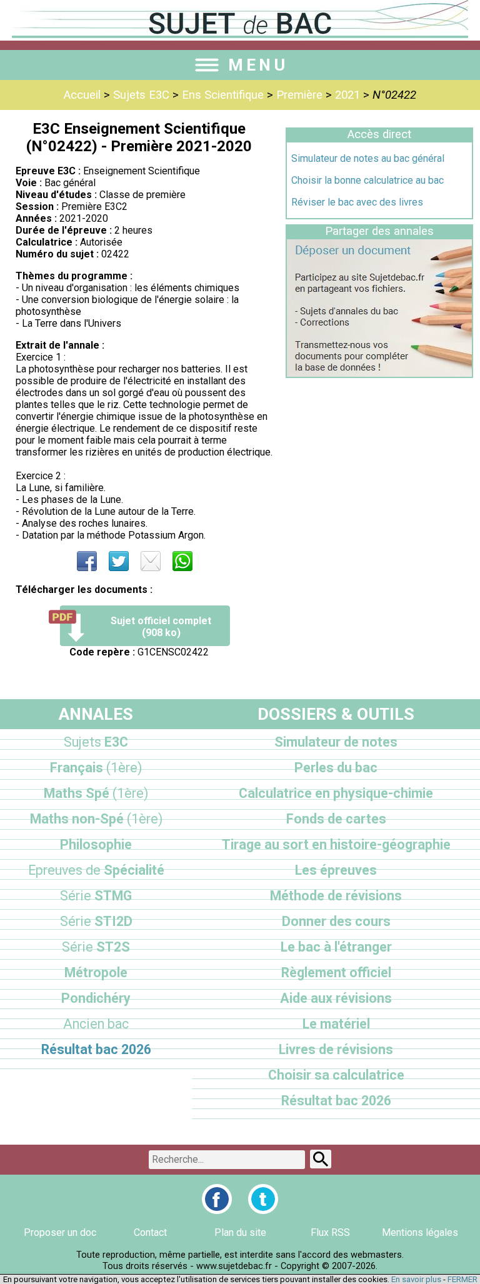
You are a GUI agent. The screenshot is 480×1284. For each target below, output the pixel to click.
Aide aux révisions (336, 998)
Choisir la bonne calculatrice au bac (367, 180)
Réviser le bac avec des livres (357, 202)
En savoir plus (416, 1279)
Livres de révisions (336, 1049)
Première (299, 95)
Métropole (96, 972)
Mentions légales (420, 1232)
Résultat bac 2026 (96, 1049)
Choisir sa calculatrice (336, 1075)
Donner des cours (336, 921)
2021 (347, 95)
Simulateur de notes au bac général (367, 158)
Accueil (82, 95)
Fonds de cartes (336, 819)
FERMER (463, 1279)
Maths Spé (96, 793)
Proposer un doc (60, 1232)
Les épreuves (336, 870)
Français (96, 767)
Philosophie (96, 844)
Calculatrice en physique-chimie (336, 793)
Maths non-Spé (96, 819)
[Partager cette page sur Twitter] (119, 561)
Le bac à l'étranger (336, 947)
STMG (96, 895)
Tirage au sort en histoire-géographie (336, 844)
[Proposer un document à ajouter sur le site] (379, 373)
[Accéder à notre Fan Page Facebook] (216, 1199)
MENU (258, 65)
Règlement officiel (336, 972)
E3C (96, 742)
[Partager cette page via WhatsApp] (182, 561)
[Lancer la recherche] (320, 1159)
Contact (150, 1232)
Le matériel (336, 1024)
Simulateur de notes (336, 742)
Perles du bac (336, 767)
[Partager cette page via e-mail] (151, 561)
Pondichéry (96, 998)
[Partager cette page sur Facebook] (87, 561)
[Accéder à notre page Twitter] (263, 1199)
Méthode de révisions (336, 895)
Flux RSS (330, 1232)
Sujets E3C (141, 95)
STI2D (96, 921)
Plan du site (240, 1232)
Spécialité (96, 870)
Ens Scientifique (223, 95)
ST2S (96, 947)
